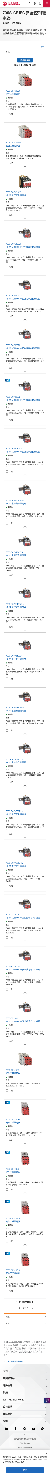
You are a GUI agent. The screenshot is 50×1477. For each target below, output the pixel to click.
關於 (25, 1308)
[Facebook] (15, 1428)
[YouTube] (33, 1428)
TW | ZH (25, 1434)
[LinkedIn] (7, 1428)
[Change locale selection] (35, 3)
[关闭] (47, 1453)
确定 (25, 1470)
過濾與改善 (25, 60)
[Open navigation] (46, 3)
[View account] (39, 3)
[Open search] (30, 3)
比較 (11, 114)
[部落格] (42, 1428)
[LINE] (24, 1428)
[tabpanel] (25, 685)
